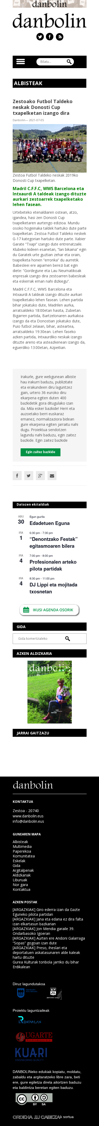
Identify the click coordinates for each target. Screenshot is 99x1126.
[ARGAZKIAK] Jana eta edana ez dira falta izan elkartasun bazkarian (48, 921)
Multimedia (22, 846)
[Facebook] (17, 475)
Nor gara (20, 884)
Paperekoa (22, 851)
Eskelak (19, 860)
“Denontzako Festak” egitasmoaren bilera (54, 542)
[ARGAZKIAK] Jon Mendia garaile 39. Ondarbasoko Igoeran (43, 931)
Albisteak (20, 841)
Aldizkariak (22, 875)
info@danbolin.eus (28, 821)
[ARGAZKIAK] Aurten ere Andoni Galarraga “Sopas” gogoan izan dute (49, 940)
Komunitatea (24, 855)
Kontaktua (21, 889)
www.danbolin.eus (28, 815)
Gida (16, 865)
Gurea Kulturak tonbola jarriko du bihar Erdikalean (46, 964)
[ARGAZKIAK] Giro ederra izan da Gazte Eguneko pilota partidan (46, 912)
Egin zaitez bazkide (40, 452)
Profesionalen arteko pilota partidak (53, 565)
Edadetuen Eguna (50, 523)
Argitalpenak (23, 870)
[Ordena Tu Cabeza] (36, 1117)
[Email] (52, 475)
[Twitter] (28, 475)
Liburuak (20, 879)
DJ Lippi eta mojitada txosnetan (53, 588)
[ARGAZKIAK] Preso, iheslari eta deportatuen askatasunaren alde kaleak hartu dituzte (46, 952)
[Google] (40, 475)
